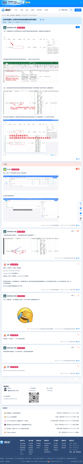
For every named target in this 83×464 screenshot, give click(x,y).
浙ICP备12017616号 (43, 461)
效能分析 (31, 452)
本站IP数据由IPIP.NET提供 (76, 461)
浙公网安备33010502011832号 (55, 461)
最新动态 (56, 447)
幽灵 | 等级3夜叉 (15, 169)
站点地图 (2, 461)
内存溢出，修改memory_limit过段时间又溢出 (18, 428)
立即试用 (78, 10)
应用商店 (46, 10)
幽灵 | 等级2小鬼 (21, 27)
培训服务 (38, 445)
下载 (71, 10)
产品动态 (46, 447)
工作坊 (38, 447)
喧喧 (26, 458)
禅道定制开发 (47, 452)
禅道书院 (64, 447)
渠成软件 (30, 458)
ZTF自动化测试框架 (9, 458)
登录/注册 (64, 10)
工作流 (30, 454)
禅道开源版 (22, 443)
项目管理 (31, 445)
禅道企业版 (22, 445)
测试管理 (31, 447)
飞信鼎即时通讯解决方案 (71, 458)
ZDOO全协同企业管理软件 (38, 458)
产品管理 (31, 443)
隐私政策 (7, 461)
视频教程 (46, 445)
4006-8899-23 (13, 6)
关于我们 (56, 443)
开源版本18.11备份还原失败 (14, 413)
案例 (22, 10)
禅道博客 (46, 449)
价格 (27, 10)
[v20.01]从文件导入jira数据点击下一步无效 (17, 420)
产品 (16, 10)
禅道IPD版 (22, 449)
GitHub (21, 454)
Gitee (21, 452)
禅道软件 (56, 445)
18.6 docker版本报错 (12, 417)
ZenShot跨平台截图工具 (60, 458)
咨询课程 (38, 443)
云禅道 (32, 10)
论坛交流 (12, 15)
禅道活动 (56, 449)
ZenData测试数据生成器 (19, 458)
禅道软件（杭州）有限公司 (32, 461)
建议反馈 (18, 15)
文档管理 (31, 449)
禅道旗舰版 (22, 447)
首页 (8, 15)
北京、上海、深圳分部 (75, 452)
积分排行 (64, 443)
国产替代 (39, 10)
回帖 (43, 19)
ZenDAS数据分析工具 (49, 458)
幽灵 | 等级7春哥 (14, 264)
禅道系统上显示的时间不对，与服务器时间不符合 (19, 424)
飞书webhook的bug (11, 432)
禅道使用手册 (47, 443)
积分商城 (64, 445)
